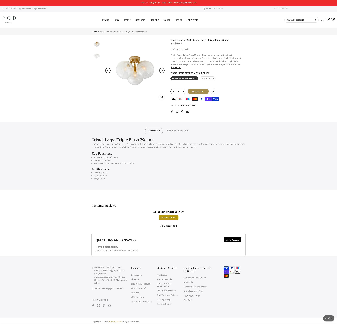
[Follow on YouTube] (109, 305)
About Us (135, 279)
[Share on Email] (187, 112)
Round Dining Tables (193, 291)
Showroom (99, 267)
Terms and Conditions (141, 301)
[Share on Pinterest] (182, 112)
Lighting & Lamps (192, 296)
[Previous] (108, 70)
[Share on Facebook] (171, 112)
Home (94, 32)
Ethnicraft (192, 19)
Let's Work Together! (140, 284)
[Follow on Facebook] (92, 305)
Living (127, 19)
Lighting (154, 19)
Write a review (168, 217)
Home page (136, 275)
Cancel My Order (165, 279)
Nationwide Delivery (166, 290)
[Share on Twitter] (177, 112)
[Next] (162, 70)
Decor (166, 19)
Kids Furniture (137, 297)
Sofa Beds (188, 282)
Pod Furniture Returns (167, 295)
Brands (178, 19)
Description (154, 131)
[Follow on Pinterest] (104, 305)
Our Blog (135, 293)
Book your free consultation (164, 284)
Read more (176, 67)
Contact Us (162, 275)
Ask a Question (232, 240)
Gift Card (188, 300)
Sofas (116, 19)
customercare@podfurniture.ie (109, 288)
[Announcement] (168, 2)
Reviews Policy (164, 304)
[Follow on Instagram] (98, 305)
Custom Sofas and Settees (195, 287)
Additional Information (177, 131)
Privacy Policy (163, 299)
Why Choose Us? (138, 288)
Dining (105, 19)
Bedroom (140, 19)
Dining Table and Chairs (195, 278)
